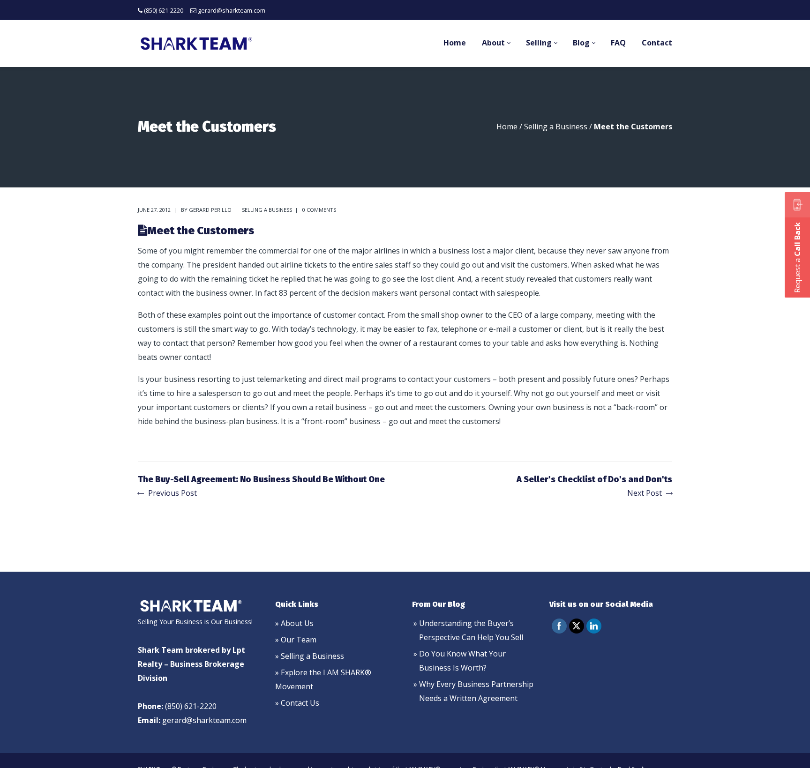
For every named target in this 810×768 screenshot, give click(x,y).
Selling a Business (555, 126)
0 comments (319, 209)
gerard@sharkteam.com (231, 10)
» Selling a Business (309, 656)
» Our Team (295, 639)
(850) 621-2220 (163, 10)
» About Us (294, 623)
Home (507, 126)
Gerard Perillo (210, 209)
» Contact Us (297, 703)
